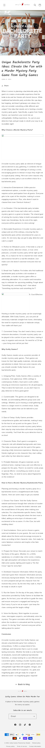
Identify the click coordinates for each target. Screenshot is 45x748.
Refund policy (36, 743)
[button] (4, 5)
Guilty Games (14, 743)
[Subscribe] (34, 716)
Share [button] (6, 85)
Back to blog (24, 684)
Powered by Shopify (24, 743)
